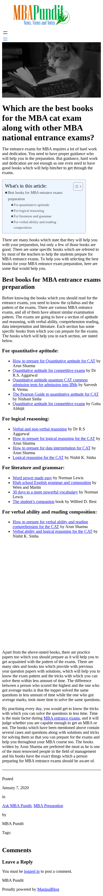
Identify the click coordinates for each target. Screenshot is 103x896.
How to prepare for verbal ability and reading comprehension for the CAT (50, 524)
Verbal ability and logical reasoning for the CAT (52, 531)
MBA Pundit (13, 880)
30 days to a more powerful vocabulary (45, 492)
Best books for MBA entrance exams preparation (35, 195)
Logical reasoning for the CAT (38, 457)
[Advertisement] (51, 594)
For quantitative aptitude (31, 205)
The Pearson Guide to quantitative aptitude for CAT (56, 394)
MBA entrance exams (62, 718)
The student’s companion (33, 501)
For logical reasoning (29, 211)
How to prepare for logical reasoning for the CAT (54, 438)
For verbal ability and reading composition (35, 224)
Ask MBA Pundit (16, 805)
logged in (32, 871)
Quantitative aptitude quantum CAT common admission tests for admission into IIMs (50, 382)
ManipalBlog (48, 889)
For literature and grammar (33, 216)
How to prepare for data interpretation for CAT (52, 448)
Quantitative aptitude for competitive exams (49, 370)
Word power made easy (32, 478)
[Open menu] (5, 33)
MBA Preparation (48, 805)
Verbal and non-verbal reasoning (40, 429)
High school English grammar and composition (52, 482)
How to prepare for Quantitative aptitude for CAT (54, 361)
